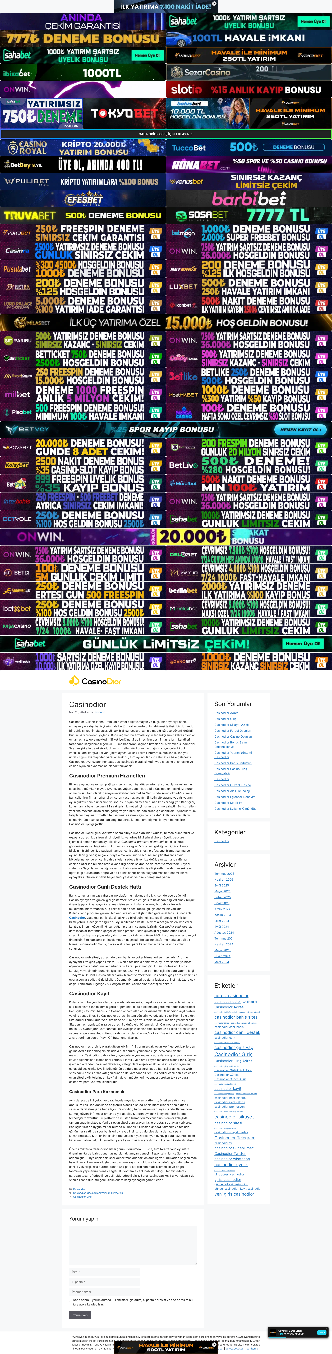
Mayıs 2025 (222, 891)
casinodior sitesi (228, 1123)
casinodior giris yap (233, 1047)
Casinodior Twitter (230, 1153)
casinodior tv (223, 1143)
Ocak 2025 (221, 903)
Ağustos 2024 (224, 932)
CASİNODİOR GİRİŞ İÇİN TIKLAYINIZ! (166, 134)
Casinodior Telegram (234, 1137)
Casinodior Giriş (82, 1196)
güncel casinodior (226, 1188)
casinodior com (224, 1037)
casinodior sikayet (234, 1117)
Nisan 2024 (222, 956)
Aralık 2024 (222, 909)
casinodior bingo (221, 1023)
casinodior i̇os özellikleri (225, 1084)
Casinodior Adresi (226, 713)
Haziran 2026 (223, 879)
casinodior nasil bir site (230, 1098)
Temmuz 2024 (224, 938)
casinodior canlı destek (237, 1032)
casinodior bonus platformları (244, 1023)
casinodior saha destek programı (228, 1111)
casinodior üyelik (231, 1164)
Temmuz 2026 (224, 873)
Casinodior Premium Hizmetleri (105, 1192)
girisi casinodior (227, 1179)
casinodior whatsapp (232, 1159)
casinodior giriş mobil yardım (227, 1066)
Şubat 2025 (222, 897)
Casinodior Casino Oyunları (233, 736)
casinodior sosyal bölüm (225, 1128)
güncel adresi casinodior (231, 1184)
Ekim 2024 (221, 921)
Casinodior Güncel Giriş (230, 1079)
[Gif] (166, 322)
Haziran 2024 (223, 944)
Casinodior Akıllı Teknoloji (232, 791)
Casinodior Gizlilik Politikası (233, 1070)
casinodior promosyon (229, 1106)
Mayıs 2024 (222, 950)
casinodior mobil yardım (246, 1094)
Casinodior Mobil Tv (228, 802)
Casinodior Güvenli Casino (232, 785)
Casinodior (79, 1189)
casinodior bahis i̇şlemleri (225, 1012)
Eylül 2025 (221, 885)
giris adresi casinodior (229, 1174)
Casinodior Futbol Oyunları (232, 730)
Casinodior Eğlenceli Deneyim (234, 797)
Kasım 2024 (222, 915)
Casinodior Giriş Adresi (233, 1061)
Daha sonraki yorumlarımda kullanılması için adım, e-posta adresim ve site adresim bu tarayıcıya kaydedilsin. (133, 1302)
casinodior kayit (227, 1088)
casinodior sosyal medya (231, 1132)
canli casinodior (227, 1001)
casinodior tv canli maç (234, 1148)
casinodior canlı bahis (229, 1027)
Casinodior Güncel (226, 1074)
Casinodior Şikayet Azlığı (231, 724)
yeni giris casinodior (234, 1194)
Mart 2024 (221, 962)
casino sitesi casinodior (224, 1170)
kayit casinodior (250, 1188)
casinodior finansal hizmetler (227, 1042)
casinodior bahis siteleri (249, 1012)
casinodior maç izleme (224, 1094)
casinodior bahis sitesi (236, 1017)
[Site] (83, 233)
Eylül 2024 (221, 926)
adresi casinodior (231, 995)
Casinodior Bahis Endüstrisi (233, 763)
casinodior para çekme (229, 1102)
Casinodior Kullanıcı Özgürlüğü (235, 808)
